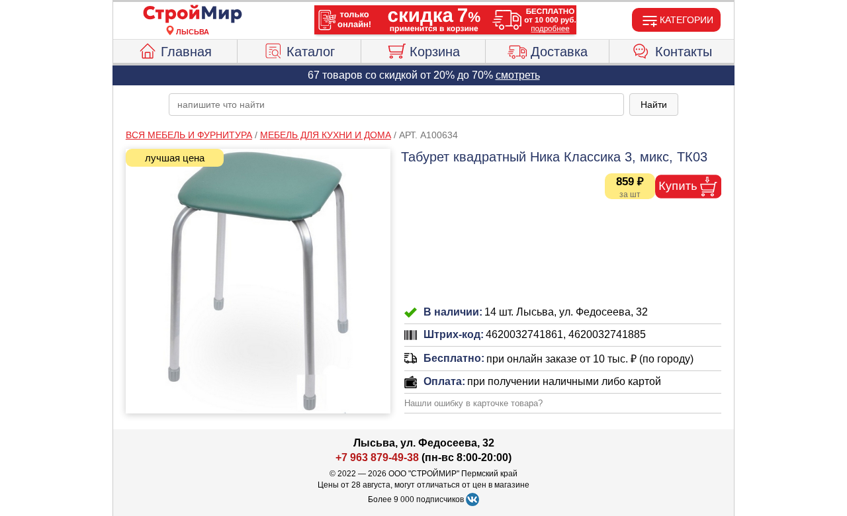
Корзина (435, 51)
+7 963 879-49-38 (377, 457)
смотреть (518, 75)
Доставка (559, 51)
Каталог (311, 51)
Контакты (683, 51)
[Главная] (192, 14)
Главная (186, 51)
